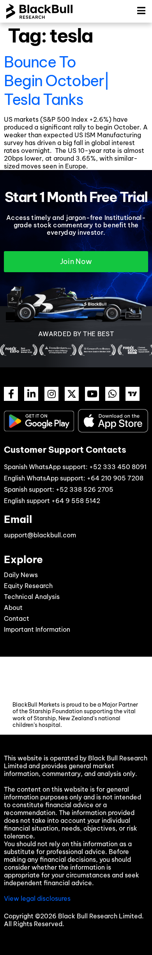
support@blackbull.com (40, 535)
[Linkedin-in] (31, 394)
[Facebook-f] (11, 394)
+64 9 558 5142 (75, 501)
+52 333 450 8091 (118, 467)
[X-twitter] (72, 394)
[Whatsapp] (112, 394)
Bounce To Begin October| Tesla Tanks (57, 80)
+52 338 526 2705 (84, 489)
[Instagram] (51, 394)
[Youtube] (92, 394)
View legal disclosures (37, 898)
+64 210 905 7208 (115, 478)
